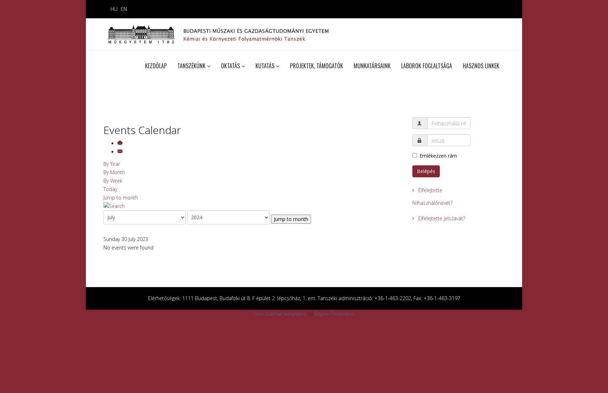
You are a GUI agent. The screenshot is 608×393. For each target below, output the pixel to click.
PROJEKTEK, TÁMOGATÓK (316, 66)
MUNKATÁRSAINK (372, 66)
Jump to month (120, 197)
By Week (112, 180)
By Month (114, 172)
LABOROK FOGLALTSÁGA (426, 66)
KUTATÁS (264, 66)
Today (110, 189)
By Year (111, 163)
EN (124, 9)
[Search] (252, 206)
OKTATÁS (230, 66)
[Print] (121, 143)
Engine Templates (335, 313)
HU (114, 9)
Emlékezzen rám (438, 155)
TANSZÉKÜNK (191, 66)
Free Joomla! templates (280, 313)
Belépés (426, 171)
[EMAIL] (121, 151)
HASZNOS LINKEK (481, 66)
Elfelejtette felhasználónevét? (432, 196)
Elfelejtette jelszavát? (441, 218)
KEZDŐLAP (156, 66)
